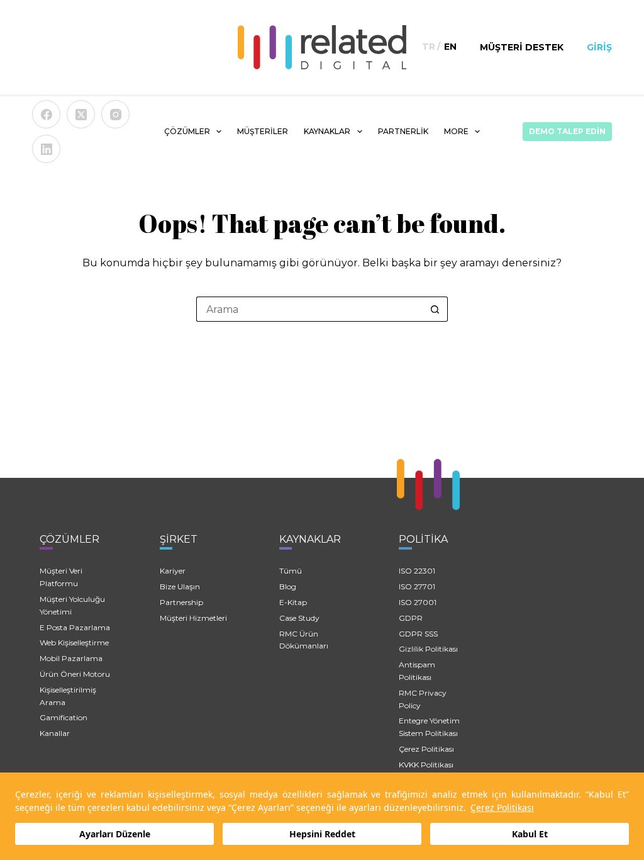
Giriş (599, 47)
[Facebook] (46, 114)
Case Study (299, 618)
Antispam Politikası (417, 671)
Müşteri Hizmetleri (193, 618)
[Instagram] (115, 114)
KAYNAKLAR (327, 131)
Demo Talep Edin (567, 131)
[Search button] (435, 309)
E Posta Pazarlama (75, 627)
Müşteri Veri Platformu (61, 577)
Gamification (63, 717)
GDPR (411, 618)
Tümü (290, 570)
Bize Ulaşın (180, 586)
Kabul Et (530, 834)
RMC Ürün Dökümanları (303, 640)
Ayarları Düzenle (114, 834)
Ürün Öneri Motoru (75, 674)
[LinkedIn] (46, 149)
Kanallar (55, 733)
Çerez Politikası (502, 807)
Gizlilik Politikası (428, 648)
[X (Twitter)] (81, 114)
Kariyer (173, 570)
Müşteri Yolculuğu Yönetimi (72, 605)
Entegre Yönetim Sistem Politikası (429, 727)
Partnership (181, 602)
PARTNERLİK (403, 131)
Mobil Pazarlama (71, 658)
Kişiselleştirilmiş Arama (68, 696)
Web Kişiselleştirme (74, 642)
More (456, 131)
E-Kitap (293, 602)
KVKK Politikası (426, 764)
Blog (287, 586)
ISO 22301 (417, 570)
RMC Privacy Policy (423, 699)
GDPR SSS (418, 633)
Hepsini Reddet (322, 834)
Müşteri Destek (522, 47)
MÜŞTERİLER (262, 131)
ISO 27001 (417, 602)
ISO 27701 (417, 586)
